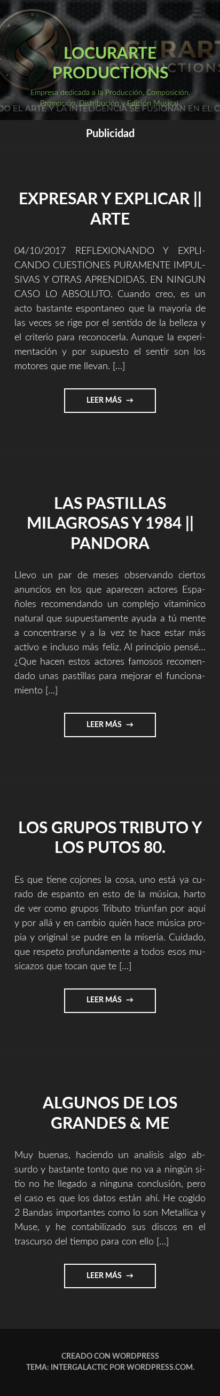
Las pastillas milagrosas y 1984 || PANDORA (110, 524)
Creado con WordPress (110, 1356)
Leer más (116, 404)
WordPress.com (160, 1367)
